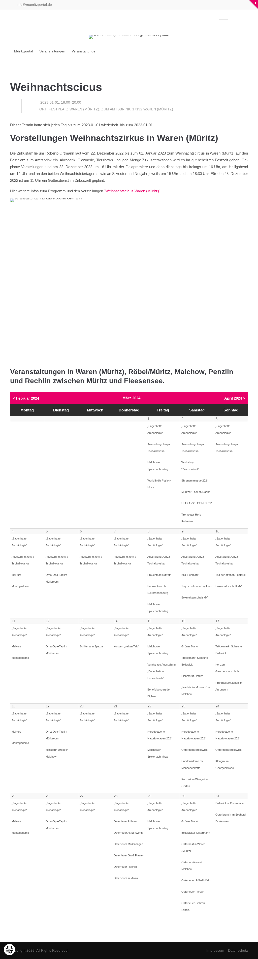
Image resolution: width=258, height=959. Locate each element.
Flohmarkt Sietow (192, 675)
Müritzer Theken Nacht (195, 491)
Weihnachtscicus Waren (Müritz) (132, 191)
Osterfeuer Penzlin (192, 891)
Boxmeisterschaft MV (194, 597)
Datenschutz (238, 950)
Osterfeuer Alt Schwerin (128, 832)
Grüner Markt (189, 646)
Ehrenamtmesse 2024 (194, 480)
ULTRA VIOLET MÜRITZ (196, 503)
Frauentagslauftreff (159, 574)
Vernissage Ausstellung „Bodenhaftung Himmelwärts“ (161, 671)
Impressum (215, 950)
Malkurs (16, 574)
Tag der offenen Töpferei (196, 586)
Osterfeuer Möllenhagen (128, 844)
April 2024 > (234, 398)
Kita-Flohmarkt (190, 574)
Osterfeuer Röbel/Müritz (196, 880)
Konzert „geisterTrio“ (126, 646)
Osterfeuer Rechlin (125, 866)
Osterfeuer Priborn (125, 821)
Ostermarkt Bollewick (194, 749)
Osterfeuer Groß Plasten (129, 855)
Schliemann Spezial (91, 646)
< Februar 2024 (26, 398)
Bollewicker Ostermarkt (195, 832)
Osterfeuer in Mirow (126, 878)
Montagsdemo (20, 586)
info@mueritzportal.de (34, 5)
